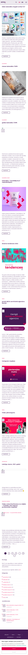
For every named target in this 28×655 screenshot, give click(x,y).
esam (13, 634)
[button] (16, 2)
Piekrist (14, 648)
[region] (14, 647)
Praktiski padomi (7, 587)
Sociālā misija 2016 (8, 592)
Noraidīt (14, 652)
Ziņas (4, 597)
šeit (20, 569)
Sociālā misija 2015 (8, 589)
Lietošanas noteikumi (21, 645)
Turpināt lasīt (6, 56)
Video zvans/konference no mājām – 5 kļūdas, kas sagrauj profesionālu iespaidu (14, 506)
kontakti (19, 637)
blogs (19, 634)
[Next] (14, 555)
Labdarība (5, 582)
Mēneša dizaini (7, 584)
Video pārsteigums (8, 412)
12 (23, 553)
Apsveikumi (6, 577)
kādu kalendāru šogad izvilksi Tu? (15, 605)
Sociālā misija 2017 (8, 594)
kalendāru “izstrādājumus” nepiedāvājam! (13, 620)
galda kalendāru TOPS (12, 614)
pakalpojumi (10, 637)
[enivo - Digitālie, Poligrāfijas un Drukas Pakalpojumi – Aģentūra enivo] (3, 2)
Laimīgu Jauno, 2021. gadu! (11, 464)
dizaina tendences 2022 (10, 243)
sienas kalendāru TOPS (12, 609)
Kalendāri (5, 579)
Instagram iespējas (8, 361)
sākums (7, 634)
